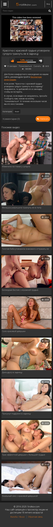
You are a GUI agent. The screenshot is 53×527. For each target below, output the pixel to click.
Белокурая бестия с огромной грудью (20, 290)
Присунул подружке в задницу (16, 413)
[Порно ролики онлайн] (26, 4)
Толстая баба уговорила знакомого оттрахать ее (25, 248)
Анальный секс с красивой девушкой (20, 496)
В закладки (12, 66)
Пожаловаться (25, 66)
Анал (17, 111)
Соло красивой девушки (13, 331)
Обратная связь (35, 517)
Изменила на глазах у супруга (16, 166)
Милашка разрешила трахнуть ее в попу (21, 207)
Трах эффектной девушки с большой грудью (23, 454)
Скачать (37, 66)
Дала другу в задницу (12, 372)
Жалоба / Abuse (17, 517)
